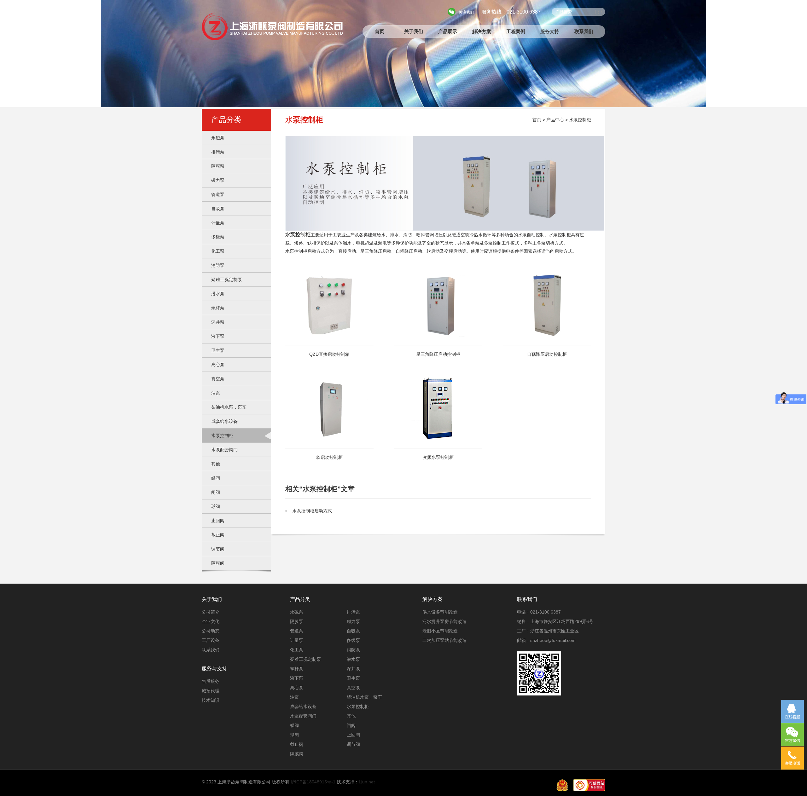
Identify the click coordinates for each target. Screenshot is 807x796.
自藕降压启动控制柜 (547, 354)
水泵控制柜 (222, 435)
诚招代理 (210, 690)
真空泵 (217, 378)
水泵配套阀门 (224, 449)
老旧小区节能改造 (440, 630)
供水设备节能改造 (440, 611)
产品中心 (555, 119)
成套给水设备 (224, 421)
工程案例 (515, 31)
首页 (379, 31)
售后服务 (210, 681)
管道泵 (217, 194)
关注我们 (466, 12)
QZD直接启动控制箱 (329, 354)
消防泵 (217, 265)
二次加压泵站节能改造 (444, 640)
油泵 (215, 392)
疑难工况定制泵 (226, 279)
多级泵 (217, 236)
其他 (215, 463)
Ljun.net (367, 781)
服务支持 (549, 31)
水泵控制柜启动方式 (312, 510)
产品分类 (300, 599)
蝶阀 (215, 478)
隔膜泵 (217, 166)
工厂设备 (210, 640)
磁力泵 (217, 180)
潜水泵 (217, 293)
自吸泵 (217, 208)
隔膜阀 (217, 563)
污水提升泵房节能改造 (444, 621)
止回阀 (217, 520)
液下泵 (217, 336)
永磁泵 (217, 137)
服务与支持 (214, 668)
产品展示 (447, 31)
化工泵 (217, 251)
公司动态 (210, 630)
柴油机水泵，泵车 (229, 407)
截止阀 (217, 534)
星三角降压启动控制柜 (438, 354)
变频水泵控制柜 (438, 457)
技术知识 (210, 700)
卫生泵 (217, 350)
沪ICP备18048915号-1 (313, 781)
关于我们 (413, 31)
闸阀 (215, 492)
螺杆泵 (217, 307)
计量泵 (217, 222)
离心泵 (217, 364)
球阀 (215, 506)
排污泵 (217, 151)
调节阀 (217, 548)
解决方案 (481, 31)
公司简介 (210, 611)
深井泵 (217, 322)
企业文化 (210, 621)
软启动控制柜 (329, 457)
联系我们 (583, 31)
